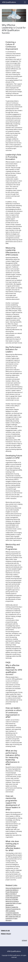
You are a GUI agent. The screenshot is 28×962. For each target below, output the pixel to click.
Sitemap (24, 940)
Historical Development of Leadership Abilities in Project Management (13, 890)
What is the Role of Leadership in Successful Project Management (13, 895)
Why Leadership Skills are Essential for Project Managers (13, 918)
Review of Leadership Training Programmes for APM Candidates (13, 909)
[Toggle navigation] (25, 2)
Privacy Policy (6, 934)
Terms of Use (5, 930)
